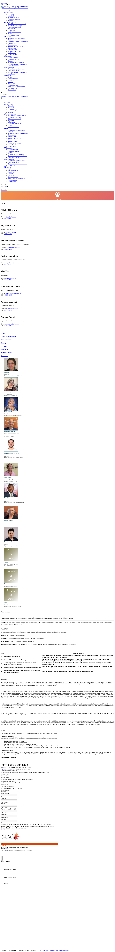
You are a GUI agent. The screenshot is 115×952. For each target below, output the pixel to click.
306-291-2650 (8, 295)
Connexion (4, 3)
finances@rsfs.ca (11, 278)
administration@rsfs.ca (12, 324)
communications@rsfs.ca (13, 247)
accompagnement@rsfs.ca (13, 293)
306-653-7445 (7, 325)
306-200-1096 (8, 234)
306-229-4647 (8, 249)
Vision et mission (6, 340)
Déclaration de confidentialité (47, 950)
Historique (4, 343)
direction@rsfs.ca (11, 217)
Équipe (3, 333)
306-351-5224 (8, 310)
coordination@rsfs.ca (12, 308)
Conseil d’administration (8, 336)
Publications (4, 349)
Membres (3, 346)
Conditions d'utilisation (62, 950)
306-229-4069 (8, 218)
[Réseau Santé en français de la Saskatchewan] (14, 6)
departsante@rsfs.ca (11, 263)
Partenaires (4, 356)
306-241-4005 (8, 279)
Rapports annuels (6, 352)
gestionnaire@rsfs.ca (12, 232)
